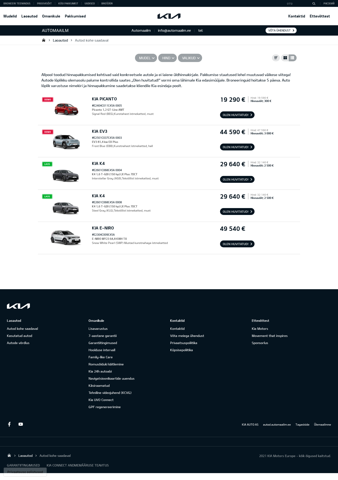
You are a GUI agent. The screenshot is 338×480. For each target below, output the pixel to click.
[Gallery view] (285, 57)
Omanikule (51, 16)
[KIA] (169, 16)
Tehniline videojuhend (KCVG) (110, 393)
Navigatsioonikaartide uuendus (112, 378)
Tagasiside (302, 424)
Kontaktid (296, 16)
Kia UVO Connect (101, 400)
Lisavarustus (98, 328)
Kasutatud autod (19, 336)
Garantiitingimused (103, 343)
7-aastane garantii (103, 336)
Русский (329, 3)
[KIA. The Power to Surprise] (18, 306)
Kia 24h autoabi (100, 371)
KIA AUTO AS (250, 424)
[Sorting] (276, 57)
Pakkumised (75, 16)
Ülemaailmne (322, 424)
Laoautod (29, 16)
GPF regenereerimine (105, 407)
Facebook (9, 424)
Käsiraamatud (99, 385)
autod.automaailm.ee (277, 424)
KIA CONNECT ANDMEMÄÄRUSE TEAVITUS (78, 465)
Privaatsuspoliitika (183, 343)
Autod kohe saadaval (91, 40)
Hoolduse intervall (102, 350)
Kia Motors (260, 328)
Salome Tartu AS (43, 40)
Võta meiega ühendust (187, 336)
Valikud (189, 58)
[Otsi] (314, 3)
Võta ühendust (279, 30)
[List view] (293, 57)
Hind (166, 58)
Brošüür (107, 3)
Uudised (90, 3)
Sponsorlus (260, 343)
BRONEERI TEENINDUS (16, 3)
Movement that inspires (270, 336)
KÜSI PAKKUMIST (68, 3)
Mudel (145, 58)
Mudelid (10, 16)
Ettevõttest (320, 16)
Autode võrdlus (18, 343)
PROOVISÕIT (44, 3)
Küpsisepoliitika (181, 350)
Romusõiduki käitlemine (106, 364)
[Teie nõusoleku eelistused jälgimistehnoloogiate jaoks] (25, 472)
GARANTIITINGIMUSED (23, 465)
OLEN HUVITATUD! (236, 115)
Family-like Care (101, 357)
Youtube (20, 424)
